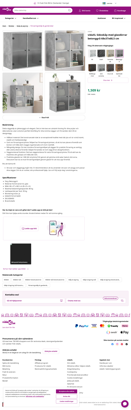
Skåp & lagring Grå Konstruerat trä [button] (14, 285)
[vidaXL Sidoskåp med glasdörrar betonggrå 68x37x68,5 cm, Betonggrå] (23, 51)
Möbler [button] (6, 280)
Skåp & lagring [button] (73, 280)
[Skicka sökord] (69, 10)
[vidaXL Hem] (6, 9)
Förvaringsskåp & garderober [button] (38, 285)
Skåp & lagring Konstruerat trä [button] (110, 280)
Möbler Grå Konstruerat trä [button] (54, 280)
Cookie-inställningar (75, 378)
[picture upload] (56, 228)
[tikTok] (127, 344)
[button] (51, 3)
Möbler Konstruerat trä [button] (33, 280)
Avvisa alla (66, 396)
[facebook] (112, 344)
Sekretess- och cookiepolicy (35, 396)
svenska (109, 3)
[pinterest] (122, 344)
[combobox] (42, 10)
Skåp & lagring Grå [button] (89, 280)
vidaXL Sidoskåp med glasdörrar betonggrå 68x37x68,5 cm (107, 36)
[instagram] (117, 344)
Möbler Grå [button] (17, 280)
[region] (41, 397)
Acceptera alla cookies (66, 391)
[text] (94, 91)
